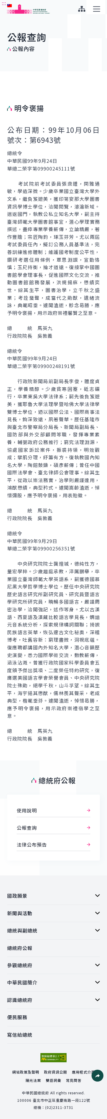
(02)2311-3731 (59, 1107)
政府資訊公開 (55, 1071)
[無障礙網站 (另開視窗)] (53, 1057)
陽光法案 (33, 1080)
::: (4, 3)
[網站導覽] (81, 9)
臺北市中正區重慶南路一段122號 (61, 1100)
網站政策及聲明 (25, 1071)
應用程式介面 (83, 1071)
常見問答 (73, 1080)
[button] (97, 1076)
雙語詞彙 (53, 1080)
